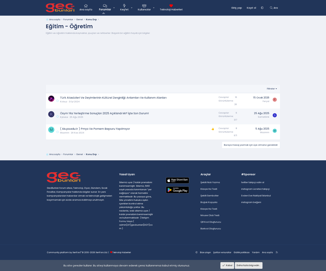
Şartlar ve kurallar (222, 252)
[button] (114, 7)
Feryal (266, 101)
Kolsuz (63, 101)
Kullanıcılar (144, 9)
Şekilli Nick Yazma (210, 182)
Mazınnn (64, 132)
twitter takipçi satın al (252, 182)
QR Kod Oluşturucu (211, 222)
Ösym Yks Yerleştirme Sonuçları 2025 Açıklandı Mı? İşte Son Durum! (104, 113)
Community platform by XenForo (77, 252)
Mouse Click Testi (210, 215)
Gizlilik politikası (242, 252)
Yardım (256, 252)
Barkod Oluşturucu (211, 228)
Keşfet (124, 9)
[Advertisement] (163, 61)
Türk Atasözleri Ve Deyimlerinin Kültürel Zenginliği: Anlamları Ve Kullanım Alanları (113, 98)
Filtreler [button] (271, 88)
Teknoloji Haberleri (171, 9)
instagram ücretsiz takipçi (255, 189)
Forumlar (105, 9)
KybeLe (64, 117)
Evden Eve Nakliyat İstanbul (256, 195)
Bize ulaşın (205, 252)
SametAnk (263, 116)
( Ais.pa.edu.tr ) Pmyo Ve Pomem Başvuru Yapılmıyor (95, 129)
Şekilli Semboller (210, 195)
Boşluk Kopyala (209, 202)
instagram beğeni (251, 202)
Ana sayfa (85, 9)
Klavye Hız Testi (209, 189)
